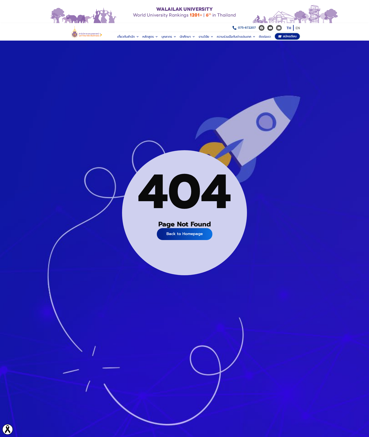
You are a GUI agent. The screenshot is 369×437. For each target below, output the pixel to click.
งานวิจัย (204, 36)
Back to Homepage (184, 234)
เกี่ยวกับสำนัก (126, 36)
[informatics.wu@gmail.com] (279, 28)
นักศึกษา (185, 36)
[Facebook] (261, 28)
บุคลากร (166, 36)
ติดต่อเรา (265, 36)
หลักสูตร (148, 36)
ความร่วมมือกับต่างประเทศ (234, 36)
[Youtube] (270, 28)
